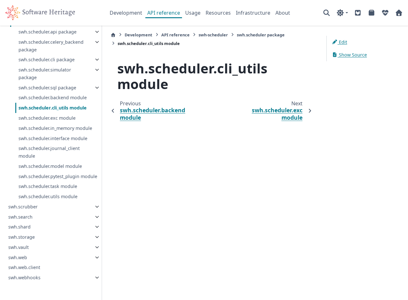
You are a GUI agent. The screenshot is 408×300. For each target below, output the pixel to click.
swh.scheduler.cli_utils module (52, 108)
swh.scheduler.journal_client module (49, 152)
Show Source (352, 55)
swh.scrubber (23, 207)
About (282, 12)
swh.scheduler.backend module (52, 97)
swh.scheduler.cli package (46, 59)
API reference (163, 12)
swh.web (17, 257)
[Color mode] (342, 12)
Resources (218, 12)
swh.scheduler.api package (47, 32)
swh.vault (18, 247)
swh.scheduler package (261, 35)
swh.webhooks (24, 277)
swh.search (20, 217)
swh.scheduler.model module (50, 166)
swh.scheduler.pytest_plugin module (57, 176)
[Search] (327, 12)
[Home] (113, 35)
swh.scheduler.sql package (47, 88)
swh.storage (21, 237)
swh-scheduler (213, 35)
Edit (342, 42)
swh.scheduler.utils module (47, 196)
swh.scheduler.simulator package (44, 73)
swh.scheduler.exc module (47, 118)
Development (126, 12)
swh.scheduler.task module (47, 186)
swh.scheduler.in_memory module (55, 128)
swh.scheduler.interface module (52, 138)
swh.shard (19, 227)
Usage (192, 12)
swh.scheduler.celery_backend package (51, 46)
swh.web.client (24, 267)
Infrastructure (253, 12)
